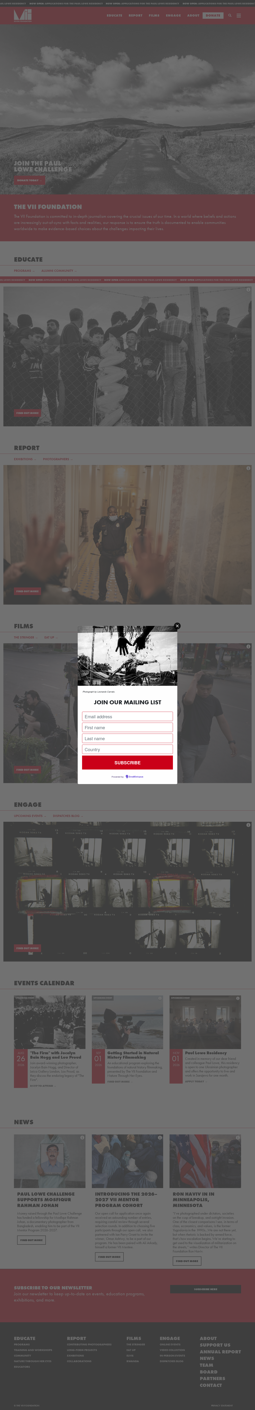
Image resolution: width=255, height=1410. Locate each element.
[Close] (177, 626)
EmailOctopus (136, 777)
